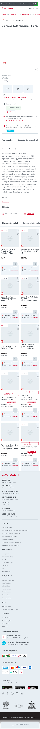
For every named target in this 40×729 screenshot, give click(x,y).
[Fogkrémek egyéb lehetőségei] (31, 14)
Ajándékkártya (6, 586)
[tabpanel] (20, 180)
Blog (3, 569)
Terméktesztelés (6, 598)
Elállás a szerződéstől (8, 539)
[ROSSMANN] (10, 475)
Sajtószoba (5, 566)
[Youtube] (17, 693)
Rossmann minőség (7, 557)
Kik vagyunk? (5, 554)
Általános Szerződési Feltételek (11, 533)
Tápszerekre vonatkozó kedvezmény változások (15, 530)
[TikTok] (3, 693)
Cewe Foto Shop (6, 583)
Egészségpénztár (6, 589)
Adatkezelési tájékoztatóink (9, 536)
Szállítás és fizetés (7, 527)
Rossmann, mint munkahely (10, 609)
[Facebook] (7, 693)
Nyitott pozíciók (6, 606)
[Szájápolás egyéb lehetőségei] (18, 14)
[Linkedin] (21, 693)
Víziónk (4, 560)
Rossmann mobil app (8, 580)
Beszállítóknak (6, 624)
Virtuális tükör (6, 595)
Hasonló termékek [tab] (10, 223)
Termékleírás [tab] (7, 140)
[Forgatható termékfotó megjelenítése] (36, 70)
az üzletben (14, 270)
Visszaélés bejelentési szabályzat (11, 542)
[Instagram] (12, 693)
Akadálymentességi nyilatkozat (11, 545)
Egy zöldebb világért (7, 563)
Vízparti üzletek (6, 592)
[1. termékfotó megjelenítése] (4, 70)
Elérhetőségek (6, 618)
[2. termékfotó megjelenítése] (9, 70)
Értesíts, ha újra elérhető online (15, 121)
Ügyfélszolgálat (6, 621)
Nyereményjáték (6, 572)
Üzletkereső (5, 627)
